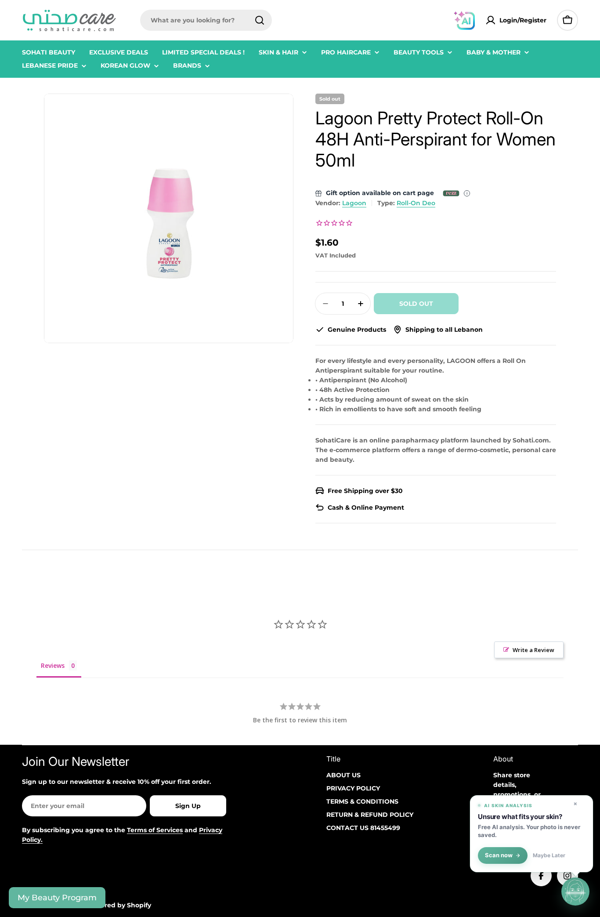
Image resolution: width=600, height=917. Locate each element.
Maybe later (549, 855)
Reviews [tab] (53, 665)
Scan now (499, 855)
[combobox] (206, 20)
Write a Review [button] (533, 650)
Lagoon (354, 203)
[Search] (259, 20)
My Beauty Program (57, 898)
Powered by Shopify (119, 905)
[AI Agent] (464, 20)
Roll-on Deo (416, 203)
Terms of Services (155, 830)
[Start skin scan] (575, 891)
